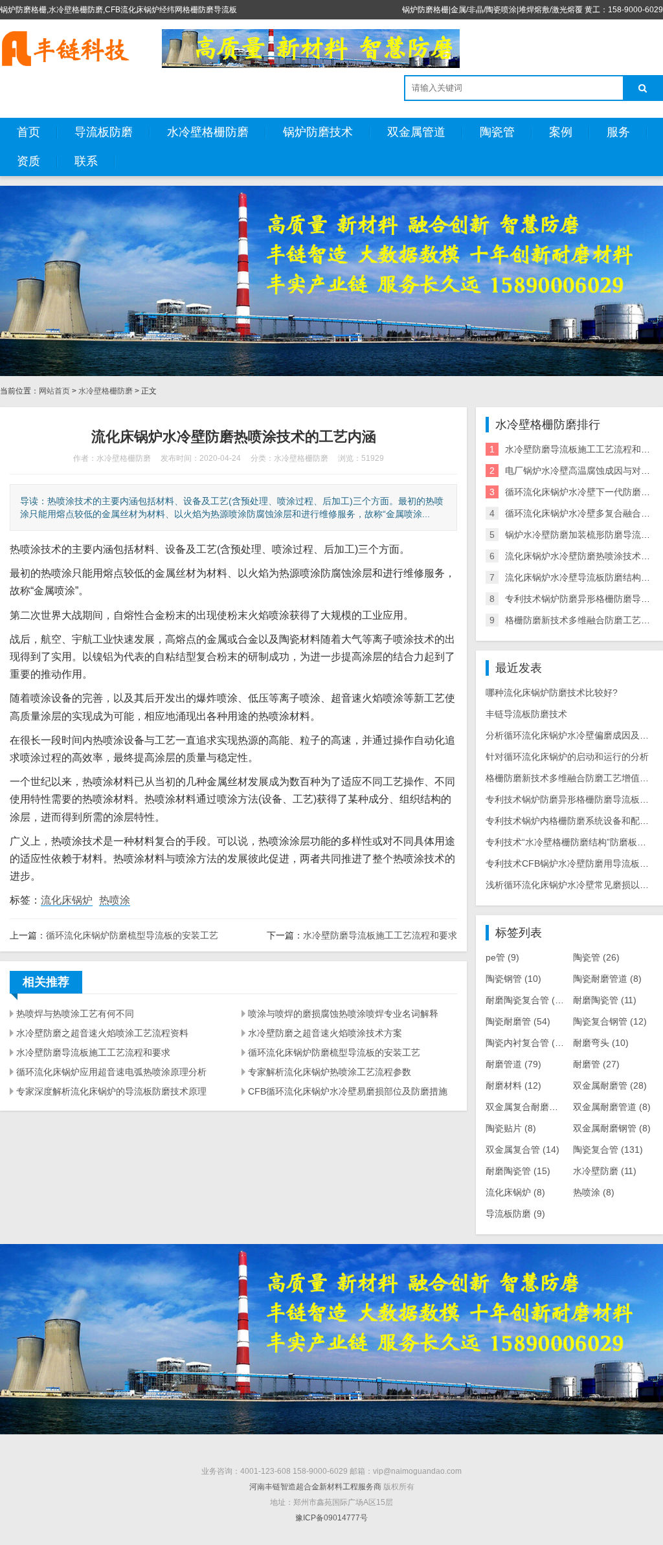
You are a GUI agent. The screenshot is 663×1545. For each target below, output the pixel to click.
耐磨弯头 (601, 1043)
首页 (28, 132)
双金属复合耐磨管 (529, 1107)
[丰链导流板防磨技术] (64, 48)
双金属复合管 (522, 1149)
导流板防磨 (103, 132)
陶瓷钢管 (513, 978)
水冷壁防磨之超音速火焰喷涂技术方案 (325, 1033)
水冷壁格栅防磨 (208, 132)
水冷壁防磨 (604, 1171)
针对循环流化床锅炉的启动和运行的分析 (567, 756)
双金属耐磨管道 (612, 1107)
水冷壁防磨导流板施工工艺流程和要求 (380, 935)
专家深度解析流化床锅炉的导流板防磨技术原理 (111, 1091)
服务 (618, 132)
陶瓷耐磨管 (518, 1021)
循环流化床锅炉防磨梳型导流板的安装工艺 (132, 935)
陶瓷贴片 (511, 1128)
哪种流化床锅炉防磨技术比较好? (552, 692)
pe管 (502, 957)
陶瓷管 (497, 132)
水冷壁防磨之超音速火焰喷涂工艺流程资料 (102, 1033)
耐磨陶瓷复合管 (527, 1000)
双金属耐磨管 (610, 1085)
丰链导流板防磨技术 (526, 714)
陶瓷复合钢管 (610, 1021)
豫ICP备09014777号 (331, 1517)
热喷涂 (114, 900)
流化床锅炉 (67, 900)
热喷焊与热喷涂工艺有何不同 (75, 1013)
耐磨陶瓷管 (604, 1000)
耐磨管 (596, 1064)
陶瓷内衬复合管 (527, 1043)
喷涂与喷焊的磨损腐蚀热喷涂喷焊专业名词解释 (343, 1013)
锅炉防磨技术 (318, 132)
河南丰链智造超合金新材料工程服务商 (315, 1486)
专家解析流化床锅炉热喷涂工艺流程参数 (329, 1072)
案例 (560, 132)
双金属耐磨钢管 (612, 1128)
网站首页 (54, 390)
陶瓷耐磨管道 (607, 978)
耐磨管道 (513, 1064)
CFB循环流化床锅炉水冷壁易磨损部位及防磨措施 (347, 1091)
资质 (28, 161)
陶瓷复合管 (608, 1149)
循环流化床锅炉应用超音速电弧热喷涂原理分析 (111, 1072)
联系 (86, 161)
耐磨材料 (513, 1085)
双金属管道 (416, 132)
